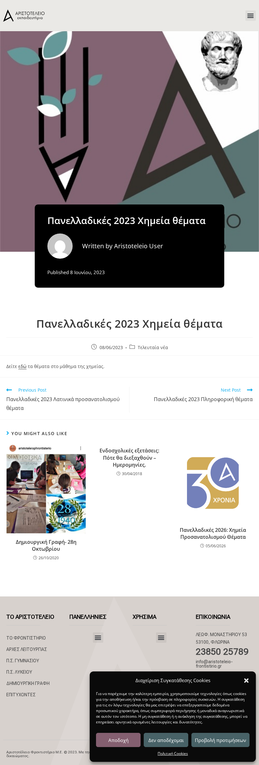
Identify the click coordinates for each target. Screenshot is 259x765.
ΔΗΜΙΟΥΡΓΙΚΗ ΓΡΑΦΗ (28, 683)
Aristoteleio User (138, 246)
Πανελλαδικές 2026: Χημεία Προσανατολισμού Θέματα (213, 533)
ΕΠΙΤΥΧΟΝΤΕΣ (21, 694)
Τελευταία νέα (153, 347)
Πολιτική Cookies (173, 753)
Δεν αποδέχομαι (166, 740)
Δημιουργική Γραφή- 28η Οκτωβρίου (46, 545)
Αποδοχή (118, 740)
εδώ (22, 366)
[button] (246, 680)
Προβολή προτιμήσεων (220, 740)
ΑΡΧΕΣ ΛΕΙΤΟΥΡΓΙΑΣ (26, 649)
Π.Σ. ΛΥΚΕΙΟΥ (19, 672)
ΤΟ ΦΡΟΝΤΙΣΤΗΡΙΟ (26, 638)
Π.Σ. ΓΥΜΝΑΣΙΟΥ (22, 660)
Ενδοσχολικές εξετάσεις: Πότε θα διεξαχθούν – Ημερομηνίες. (129, 457)
